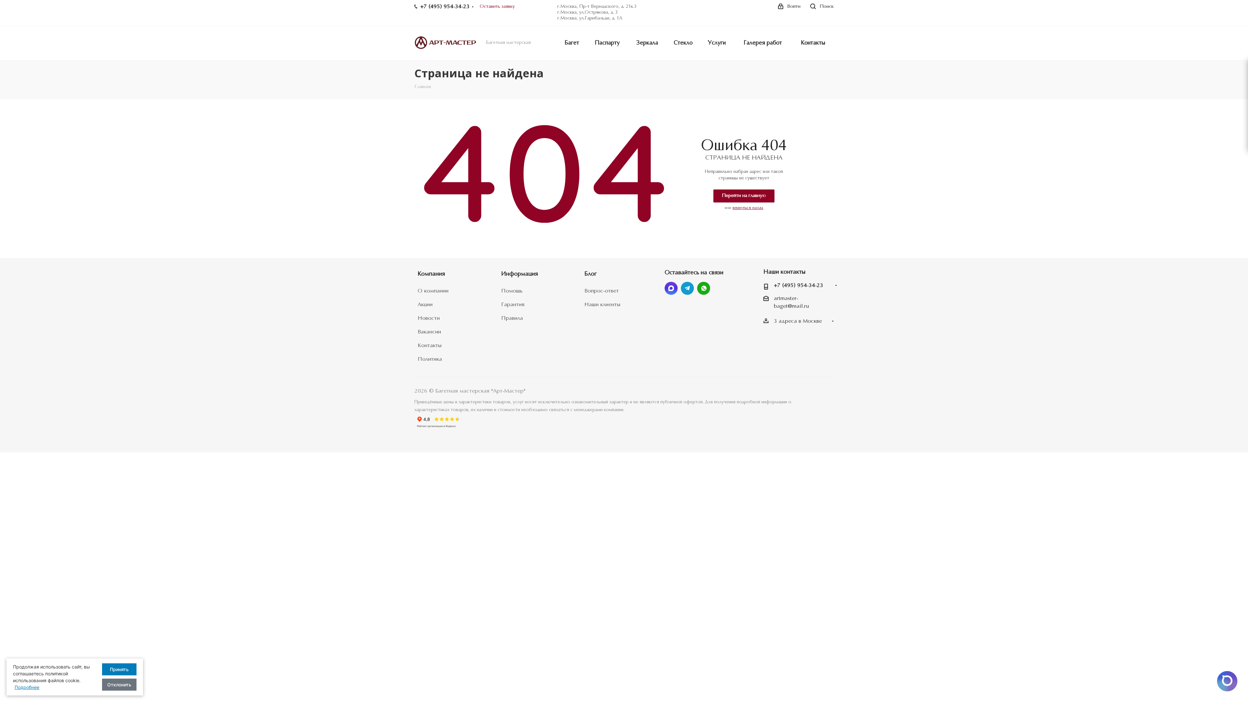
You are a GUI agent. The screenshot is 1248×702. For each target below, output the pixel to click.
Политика (430, 359)
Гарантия (513, 304)
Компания (431, 274)
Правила (512, 318)
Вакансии (429, 332)
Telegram (687, 288)
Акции (425, 304)
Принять (119, 669)
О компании (433, 291)
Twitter (671, 288)
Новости (429, 318)
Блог (590, 274)
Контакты (430, 345)
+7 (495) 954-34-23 (798, 285)
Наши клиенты (602, 304)
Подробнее (27, 687)
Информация (519, 274)
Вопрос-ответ (601, 291)
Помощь (512, 291)
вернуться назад (748, 208)
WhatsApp (703, 288)
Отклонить (119, 684)
